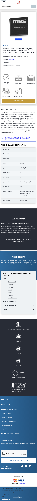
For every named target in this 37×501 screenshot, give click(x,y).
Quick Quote (18, 100)
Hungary (10, 287)
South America (9, 305)
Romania (10, 295)
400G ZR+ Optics (7, 417)
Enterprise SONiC (7, 425)
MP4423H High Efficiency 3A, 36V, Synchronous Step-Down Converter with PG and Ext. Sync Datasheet (18, 139)
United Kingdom (12, 298)
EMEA (5, 279)
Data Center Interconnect (9, 421)
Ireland (10, 290)
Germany (10, 284)
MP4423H (11, 59)
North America (9, 301)
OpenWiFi (5, 429)
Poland (10, 292)
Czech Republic (12, 282)
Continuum (22, 483)
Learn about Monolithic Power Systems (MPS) (18, 240)
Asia (5, 309)
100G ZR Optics (6, 413)
